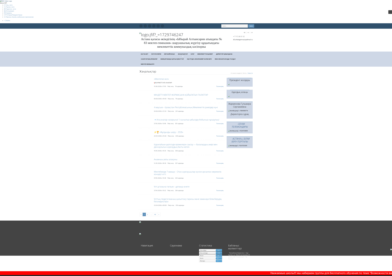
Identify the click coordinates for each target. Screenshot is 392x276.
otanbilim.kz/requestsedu (383, 271)
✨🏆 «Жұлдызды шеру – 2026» (168, 132)
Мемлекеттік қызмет (205, 54)
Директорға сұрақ (240, 114)
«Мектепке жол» (161, 79)
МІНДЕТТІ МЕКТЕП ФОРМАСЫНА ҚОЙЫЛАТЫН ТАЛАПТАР (181, 94)
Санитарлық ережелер (149, 59)
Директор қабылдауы (224, 54)
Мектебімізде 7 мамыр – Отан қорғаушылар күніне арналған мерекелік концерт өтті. (187, 173)
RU (248, 32)
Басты (245, 73)
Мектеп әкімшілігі (147, 64)
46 (155, 214)
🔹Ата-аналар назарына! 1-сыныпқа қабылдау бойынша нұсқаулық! (186, 119)
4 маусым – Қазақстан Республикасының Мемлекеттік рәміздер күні (186, 107)
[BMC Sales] (6, 1)
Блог (192, 54)
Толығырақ (220, 86)
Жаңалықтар (183, 54)
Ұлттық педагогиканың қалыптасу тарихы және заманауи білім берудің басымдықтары (188, 200)
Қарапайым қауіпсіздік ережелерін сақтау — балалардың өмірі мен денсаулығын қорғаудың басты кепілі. (185, 145)
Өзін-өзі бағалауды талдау (225, 59)
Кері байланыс (169, 54)
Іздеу (251, 26)
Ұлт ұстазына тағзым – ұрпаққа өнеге (171, 186)
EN (252, 32)
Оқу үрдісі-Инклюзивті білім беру (199, 59)
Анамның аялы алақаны (165, 159)
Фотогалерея (156, 54)
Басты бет (144, 54)
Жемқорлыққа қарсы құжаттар (172, 59)
